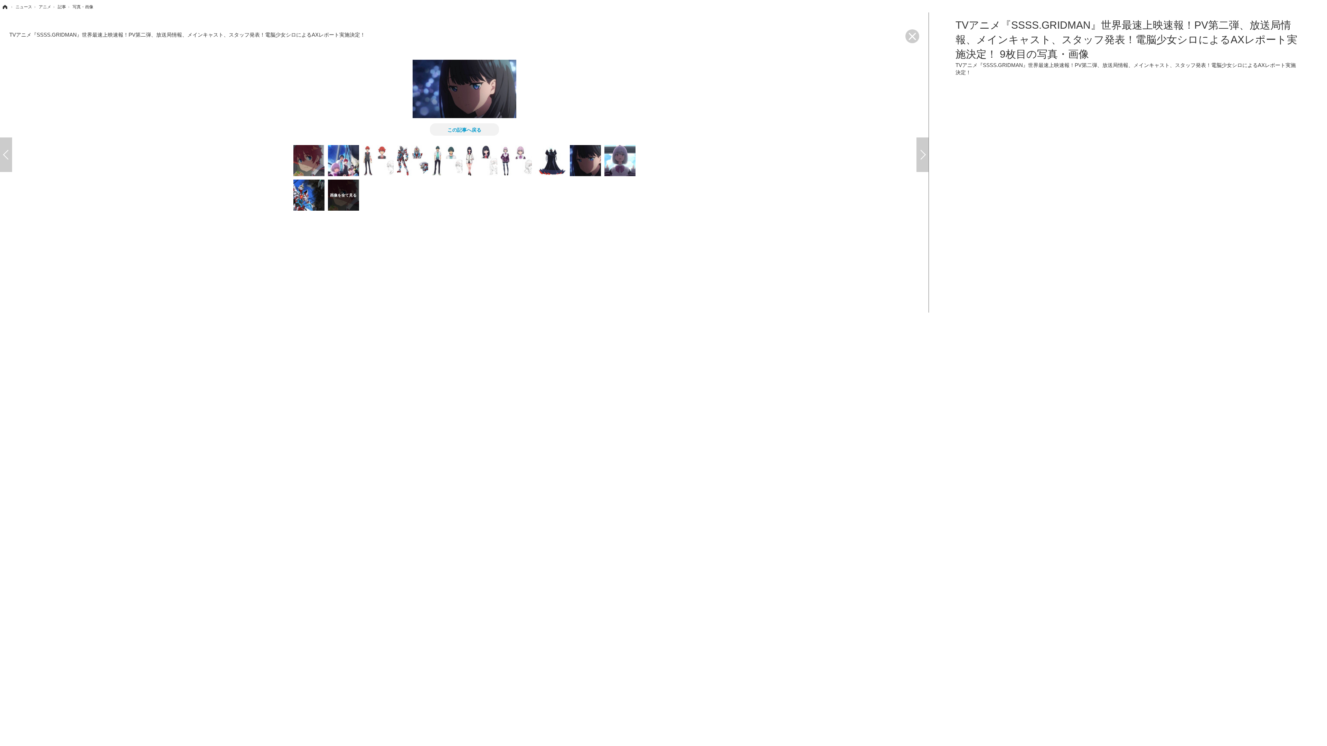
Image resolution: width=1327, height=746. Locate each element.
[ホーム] (4, 6)
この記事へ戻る (464, 129)
